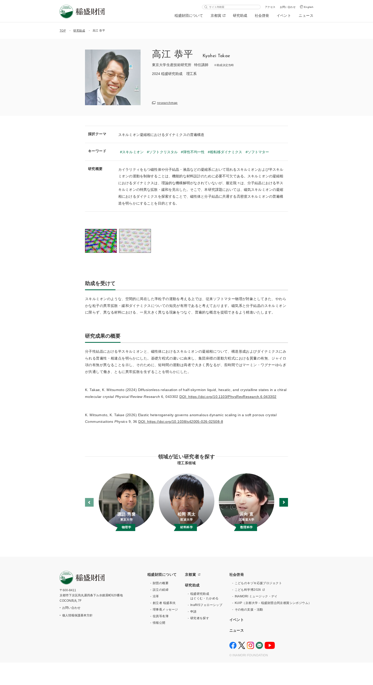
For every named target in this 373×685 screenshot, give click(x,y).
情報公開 (159, 623)
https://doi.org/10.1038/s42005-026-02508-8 (185, 421)
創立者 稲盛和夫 (164, 603)
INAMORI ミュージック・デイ (256, 596)
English (308, 7)
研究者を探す (199, 618)
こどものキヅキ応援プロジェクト (258, 583)
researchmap (167, 103)
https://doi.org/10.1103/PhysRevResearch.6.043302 (232, 397)
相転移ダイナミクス (226, 152)
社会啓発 (262, 15)
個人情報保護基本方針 (77, 615)
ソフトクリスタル (163, 152)
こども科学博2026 (248, 589)
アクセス (270, 7)
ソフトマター (258, 152)
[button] (283, 502)
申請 (193, 611)
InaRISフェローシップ (206, 605)
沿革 (156, 596)
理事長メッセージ (165, 609)
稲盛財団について (189, 15)
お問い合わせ (288, 7)
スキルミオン (133, 152)
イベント (284, 15)
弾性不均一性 (194, 152)
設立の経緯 (160, 589)
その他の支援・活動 (249, 609)
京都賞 (216, 15)
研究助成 (240, 15)
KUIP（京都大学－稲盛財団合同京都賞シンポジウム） (273, 603)
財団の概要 (160, 583)
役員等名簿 (160, 616)
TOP (63, 30)
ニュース (306, 15)
